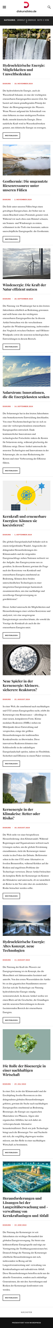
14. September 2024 (23, 406)
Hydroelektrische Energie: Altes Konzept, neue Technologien (24, 946)
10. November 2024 (23, 83)
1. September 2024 (23, 535)
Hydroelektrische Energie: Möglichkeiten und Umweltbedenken (24, 69)
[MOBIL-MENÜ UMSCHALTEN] (4, 7)
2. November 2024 (23, 199)
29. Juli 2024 (20, 1084)
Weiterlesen (11, 136)
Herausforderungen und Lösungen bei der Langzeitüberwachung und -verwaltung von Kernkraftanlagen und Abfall (26, 1207)
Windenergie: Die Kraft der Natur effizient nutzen (24, 286)
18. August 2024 (22, 828)
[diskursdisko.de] (26, 6)
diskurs (7, 83)
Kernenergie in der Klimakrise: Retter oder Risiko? (21, 813)
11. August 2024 (22, 960)
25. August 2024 (22, 699)
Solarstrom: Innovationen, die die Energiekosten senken (26, 394)
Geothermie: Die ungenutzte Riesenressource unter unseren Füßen (25, 185)
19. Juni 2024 (20, 1225)
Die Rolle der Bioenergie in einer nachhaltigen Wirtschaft (24, 1070)
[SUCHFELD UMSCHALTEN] (48, 7)
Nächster (26, 1312)
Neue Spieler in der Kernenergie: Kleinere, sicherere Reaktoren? (21, 685)
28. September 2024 (23, 299)
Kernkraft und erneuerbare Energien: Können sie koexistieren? (24, 520)
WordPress (35, 1323)
